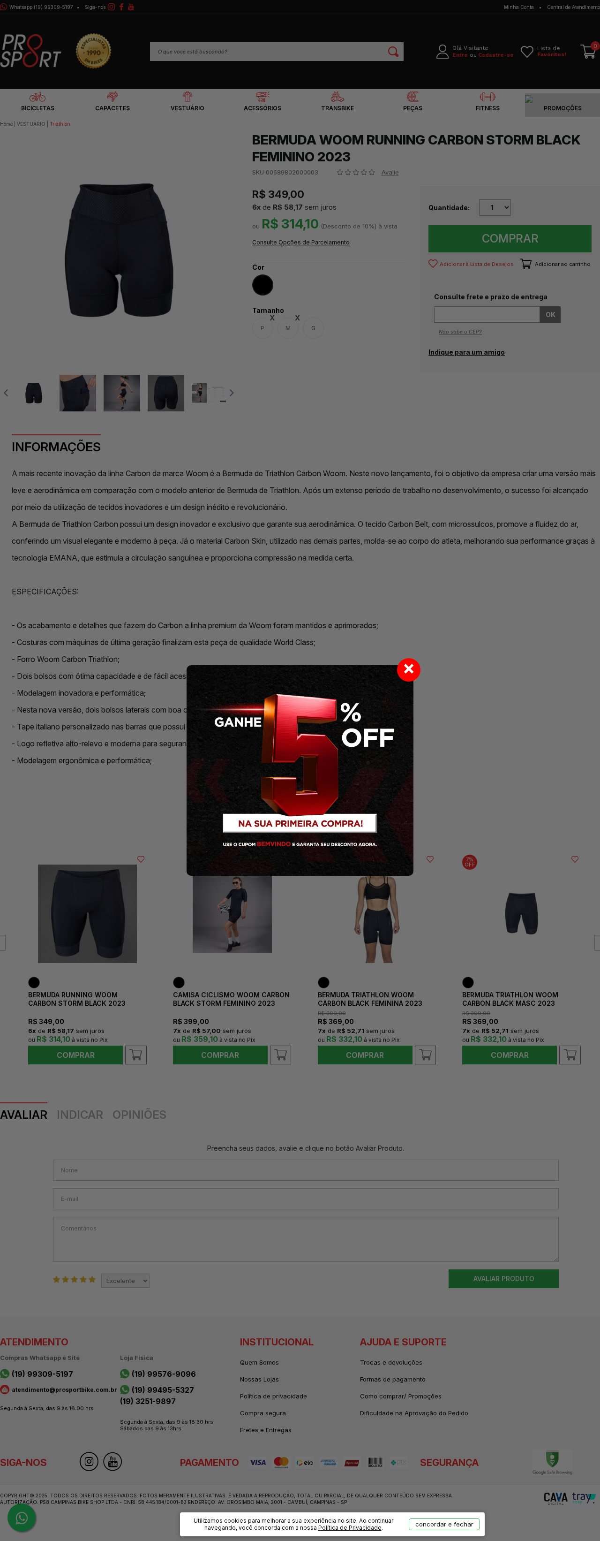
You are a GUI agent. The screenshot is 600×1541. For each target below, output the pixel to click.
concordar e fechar (444, 1524)
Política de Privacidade (350, 1527)
